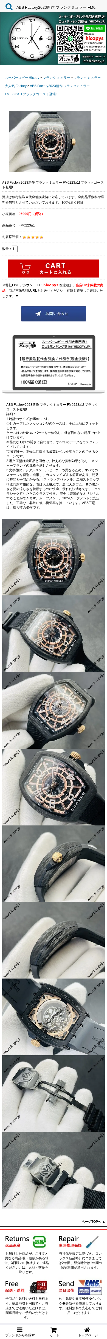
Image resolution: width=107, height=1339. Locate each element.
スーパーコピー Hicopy (22, 78)
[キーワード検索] (7, 6)
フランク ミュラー (56, 78)
